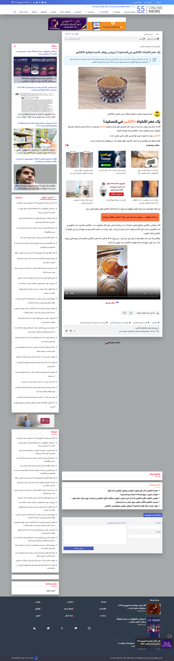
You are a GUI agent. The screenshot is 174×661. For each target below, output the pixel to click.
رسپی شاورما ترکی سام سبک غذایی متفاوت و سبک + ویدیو (87, 309)
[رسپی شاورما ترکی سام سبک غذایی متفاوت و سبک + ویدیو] (87, 333)
